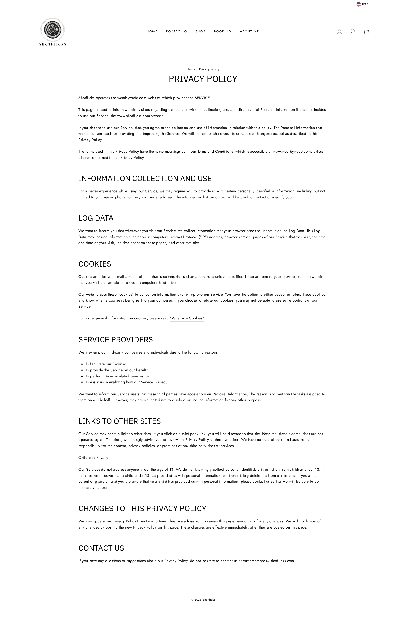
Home (152, 31)
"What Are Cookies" (187, 318)
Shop (200, 31)
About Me (249, 31)
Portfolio (176, 31)
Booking (223, 31)
